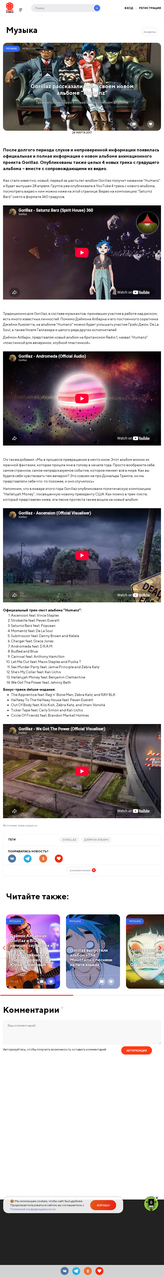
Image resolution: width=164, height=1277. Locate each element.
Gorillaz (69, 839)
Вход (129, 8)
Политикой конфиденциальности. (33, 1209)
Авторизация (136, 1050)
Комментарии (82, 870)
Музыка (22, 30)
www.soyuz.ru (27, 825)
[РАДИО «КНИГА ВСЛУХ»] (151, 1203)
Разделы (150, 32)
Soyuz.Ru (9, 7)
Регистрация (150, 8)
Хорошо (103, 1205)
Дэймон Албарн (96, 839)
